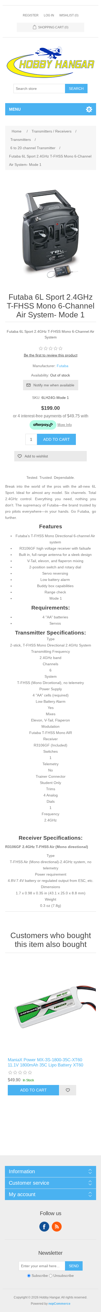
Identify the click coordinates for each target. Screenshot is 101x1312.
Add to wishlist (36, 456)
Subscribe (40, 1275)
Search (76, 88)
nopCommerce (59, 1303)
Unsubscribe (63, 1275)
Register (31, 15)
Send (74, 1266)
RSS (57, 1227)
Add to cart (56, 439)
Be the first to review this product (50, 355)
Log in (49, 15)
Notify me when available (53, 385)
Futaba (62, 366)
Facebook (44, 1227)
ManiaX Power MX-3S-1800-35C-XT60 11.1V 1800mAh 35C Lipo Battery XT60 (45, 1062)
